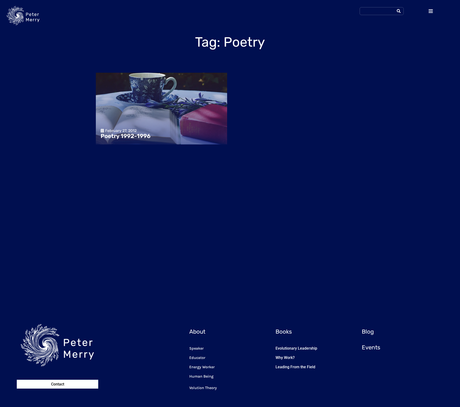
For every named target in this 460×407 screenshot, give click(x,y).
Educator (197, 357)
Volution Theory (203, 387)
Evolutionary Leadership (296, 348)
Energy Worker (202, 367)
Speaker (196, 348)
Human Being (201, 376)
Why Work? (285, 357)
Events (371, 347)
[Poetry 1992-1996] (161, 108)
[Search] (398, 11)
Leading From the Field (295, 367)
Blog (368, 331)
